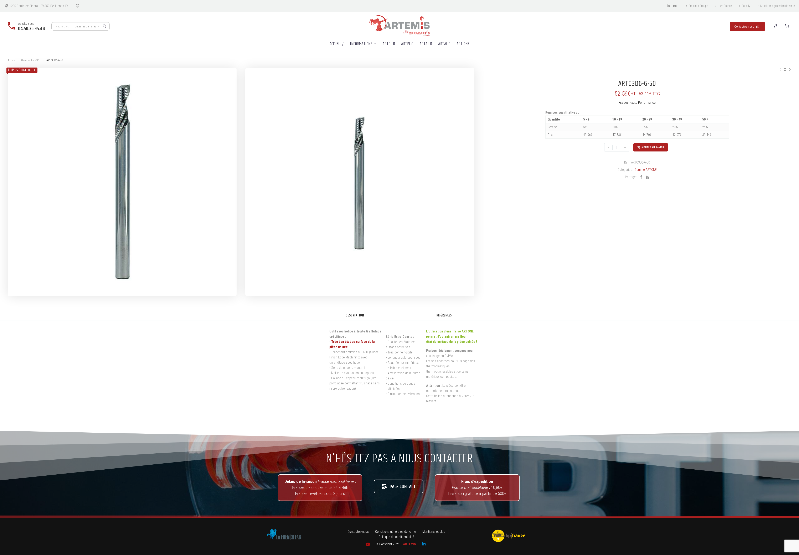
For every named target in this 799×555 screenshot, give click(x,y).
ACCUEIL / (337, 44)
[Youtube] (674, 6)
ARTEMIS (409, 544)
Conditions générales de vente (777, 5)
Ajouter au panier (650, 147)
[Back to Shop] (785, 69)
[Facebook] (641, 177)
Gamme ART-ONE (31, 60)
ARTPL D (389, 44)
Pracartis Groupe (698, 5)
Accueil (12, 60)
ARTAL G (444, 44)
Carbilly (746, 5)
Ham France (725, 5)
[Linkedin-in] (668, 6)
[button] (104, 26)
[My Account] (775, 26)
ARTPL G (407, 44)
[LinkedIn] (647, 177)
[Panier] (786, 26)
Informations (361, 44)
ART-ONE (463, 44)
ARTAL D (426, 44)
